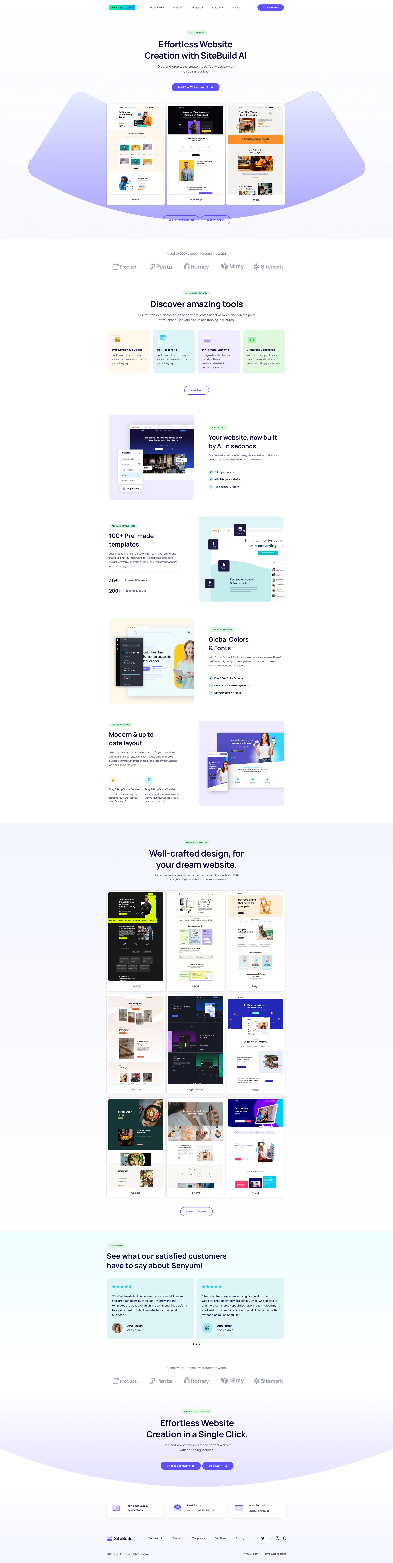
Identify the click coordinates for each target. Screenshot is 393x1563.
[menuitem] (157, 7)
